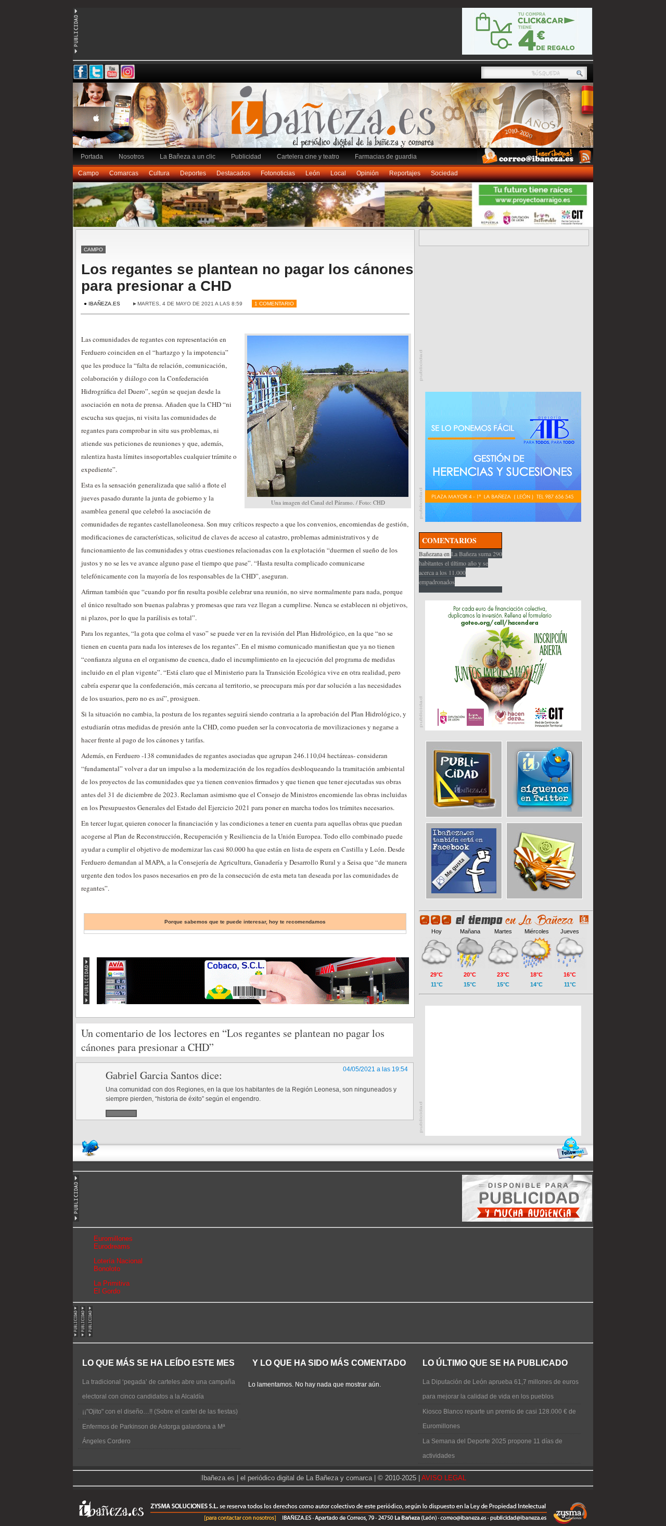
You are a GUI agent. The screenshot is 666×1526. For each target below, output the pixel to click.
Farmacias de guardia (386, 156)
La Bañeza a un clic (187, 156)
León (312, 173)
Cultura (159, 173)
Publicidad (246, 156)
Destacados (233, 173)
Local (338, 173)
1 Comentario (274, 303)
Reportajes (404, 173)
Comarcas (123, 173)
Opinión (367, 173)
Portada (92, 156)
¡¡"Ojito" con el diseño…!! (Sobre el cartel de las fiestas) (160, 1411)
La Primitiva (112, 1283)
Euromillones (113, 1238)
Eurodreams (112, 1246)
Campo (88, 173)
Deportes (193, 173)
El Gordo (107, 1291)
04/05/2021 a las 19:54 (375, 1069)
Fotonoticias (278, 173)
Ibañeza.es (335, 120)
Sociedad (444, 173)
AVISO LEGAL (443, 1478)
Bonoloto (107, 1269)
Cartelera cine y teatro (308, 156)
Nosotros (131, 156)
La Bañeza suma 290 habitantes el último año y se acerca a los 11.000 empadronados (460, 567)
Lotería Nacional (118, 1261)
